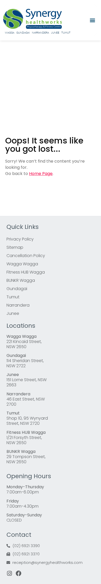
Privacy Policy (20, 239)
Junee (55, 32)
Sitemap (14, 247)
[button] (92, 20)
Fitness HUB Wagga (25, 272)
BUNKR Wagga (20, 280)
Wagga (9, 32)
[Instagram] (9, 573)
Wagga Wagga (22, 264)
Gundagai (23, 32)
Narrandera (40, 32)
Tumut (65, 32)
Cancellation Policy (25, 256)
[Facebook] (18, 573)
